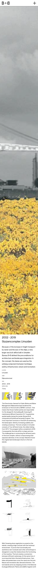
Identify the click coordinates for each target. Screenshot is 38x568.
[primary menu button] (34, 3)
